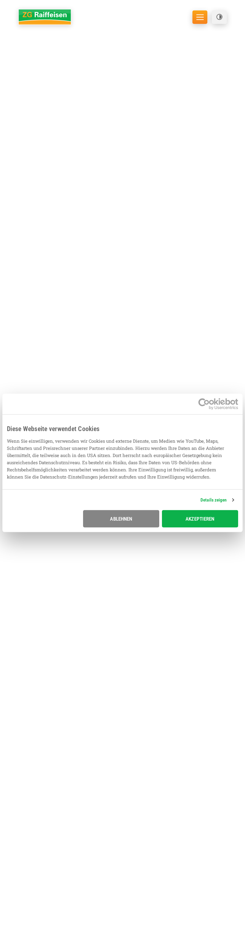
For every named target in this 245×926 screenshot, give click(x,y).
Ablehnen (121, 519)
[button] (219, 17)
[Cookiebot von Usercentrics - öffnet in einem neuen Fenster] (212, 404)
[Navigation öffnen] (199, 17)
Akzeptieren (200, 519)
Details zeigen (213, 500)
